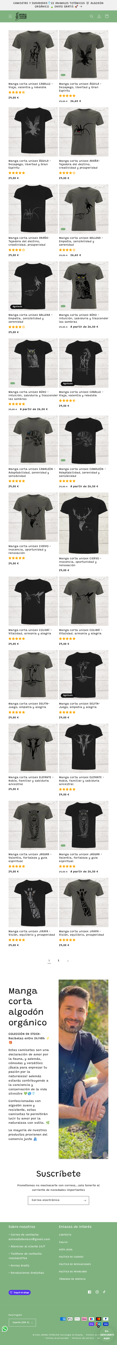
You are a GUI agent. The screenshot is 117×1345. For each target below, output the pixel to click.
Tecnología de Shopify (71, 1335)
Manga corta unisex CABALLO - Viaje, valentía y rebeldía (31, 86)
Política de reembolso (97, 1335)
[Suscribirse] (85, 1200)
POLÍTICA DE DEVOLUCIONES (75, 1264)
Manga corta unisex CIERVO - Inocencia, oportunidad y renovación (30, 550)
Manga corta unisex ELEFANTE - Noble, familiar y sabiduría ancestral (31, 781)
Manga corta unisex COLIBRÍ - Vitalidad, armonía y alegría (30, 632)
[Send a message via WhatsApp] (4, 1328)
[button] (10, 16)
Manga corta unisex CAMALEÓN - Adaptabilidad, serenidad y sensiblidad (32, 472)
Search (63, 1242)
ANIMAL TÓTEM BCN (50, 1335)
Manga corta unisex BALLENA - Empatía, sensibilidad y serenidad (81, 241)
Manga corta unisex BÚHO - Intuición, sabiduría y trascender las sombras (83, 318)
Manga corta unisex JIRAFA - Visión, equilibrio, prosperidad (81, 933)
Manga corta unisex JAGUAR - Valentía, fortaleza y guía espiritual (30, 858)
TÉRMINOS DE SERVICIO (72, 1279)
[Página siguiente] (67, 961)
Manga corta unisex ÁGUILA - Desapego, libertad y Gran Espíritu (80, 87)
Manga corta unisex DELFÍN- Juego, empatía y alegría (29, 706)
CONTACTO (65, 1235)
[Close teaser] (98, 1326)
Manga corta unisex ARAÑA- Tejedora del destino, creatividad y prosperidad (79, 164)
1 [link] (49, 960)
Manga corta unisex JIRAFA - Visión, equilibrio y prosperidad (32, 933)
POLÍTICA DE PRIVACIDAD (73, 1272)
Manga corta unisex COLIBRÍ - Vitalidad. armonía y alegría (80, 632)
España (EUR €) (21, 1323)
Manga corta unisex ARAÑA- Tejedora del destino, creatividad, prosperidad (29, 241)
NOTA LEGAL (66, 1250)
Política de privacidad (57, 1338)
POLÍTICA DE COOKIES (71, 1257)
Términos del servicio (83, 1338)
